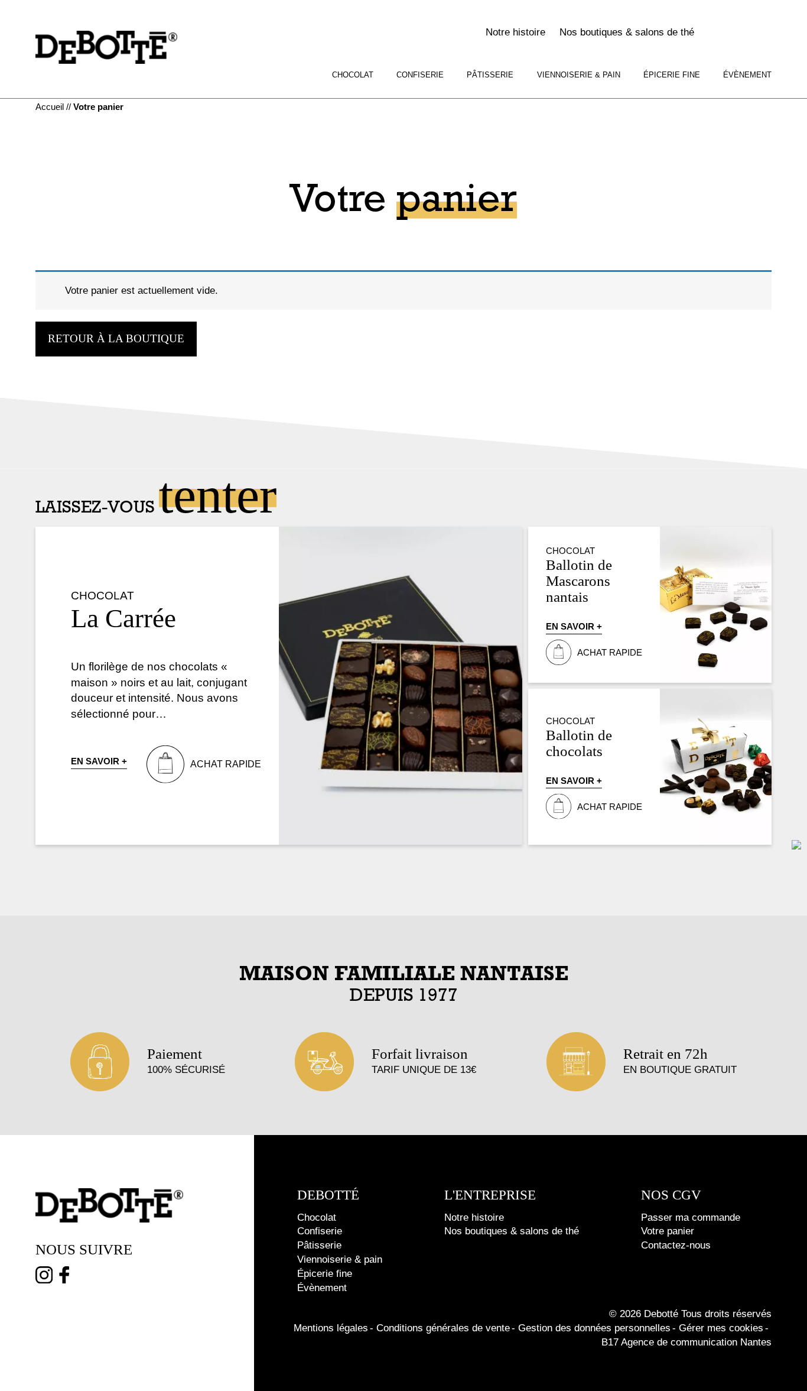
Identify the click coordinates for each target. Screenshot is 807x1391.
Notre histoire (515, 32)
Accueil (49, 107)
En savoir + (99, 761)
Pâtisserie (490, 74)
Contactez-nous (676, 1245)
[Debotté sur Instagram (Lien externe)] (44, 1277)
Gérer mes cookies (721, 1328)
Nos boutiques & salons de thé (626, 32)
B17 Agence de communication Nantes (686, 1342)
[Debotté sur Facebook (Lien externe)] (64, 1277)
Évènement (747, 74)
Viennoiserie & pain (578, 74)
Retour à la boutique (116, 338)
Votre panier (667, 1231)
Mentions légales (331, 1328)
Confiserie (420, 74)
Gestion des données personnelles (594, 1328)
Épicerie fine (671, 74)
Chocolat (352, 74)
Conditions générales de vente (443, 1328)
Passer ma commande (690, 1217)
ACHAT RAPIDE (225, 764)
